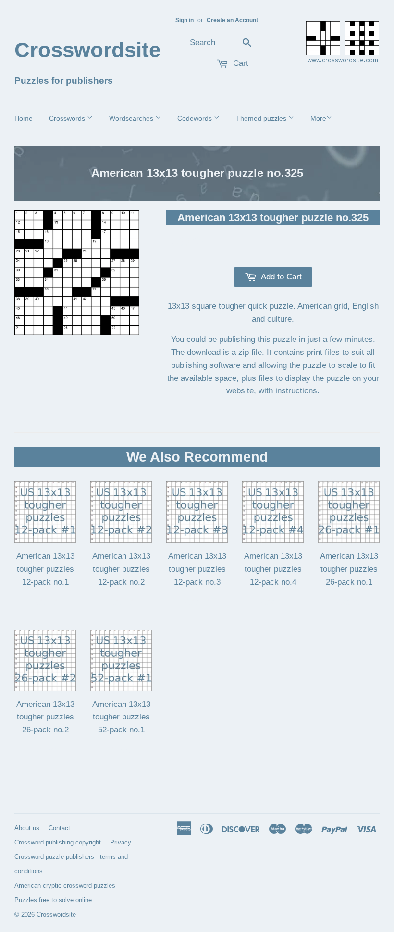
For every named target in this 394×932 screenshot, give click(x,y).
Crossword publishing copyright (57, 842)
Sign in (184, 20)
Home (23, 118)
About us (26, 827)
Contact (59, 827)
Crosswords (68, 118)
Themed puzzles (262, 118)
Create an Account (232, 20)
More (318, 118)
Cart (239, 63)
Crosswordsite (75, 50)
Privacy (120, 842)
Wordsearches (132, 118)
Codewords (195, 118)
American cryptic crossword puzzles (64, 885)
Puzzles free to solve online (53, 900)
